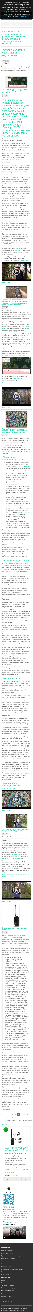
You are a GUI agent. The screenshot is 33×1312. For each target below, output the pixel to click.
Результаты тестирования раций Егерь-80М (14, 929)
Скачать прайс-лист (7, 1283)
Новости (6, 43)
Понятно (24, 16)
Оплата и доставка (7, 1250)
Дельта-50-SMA (24, 525)
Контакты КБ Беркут (7, 1253)
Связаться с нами (6, 1267)
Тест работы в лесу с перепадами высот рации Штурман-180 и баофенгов (14, 91)
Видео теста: (6, 383)
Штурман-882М (17, 858)
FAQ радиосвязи (6, 1296)
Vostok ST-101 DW (17, 337)
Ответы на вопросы (12, 31)
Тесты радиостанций (7, 1285)
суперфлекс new (7, 334)
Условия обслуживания (8, 1261)
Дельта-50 (12, 332)
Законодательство (11, 41)
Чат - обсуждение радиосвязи (10, 1288)
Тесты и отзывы (13, 24)
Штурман (5, 872)
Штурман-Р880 (23, 501)
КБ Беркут (15, 854)
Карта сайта (5, 1274)
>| (12, 1117)
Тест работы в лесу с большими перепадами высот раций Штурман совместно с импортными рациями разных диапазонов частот (15, 302)
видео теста (25, 260)
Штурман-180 (18, 250)
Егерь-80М (19, 935)
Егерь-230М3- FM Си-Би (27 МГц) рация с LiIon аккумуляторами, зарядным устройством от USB (16, 1148)
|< (3, 1114)
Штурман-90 (10, 481)
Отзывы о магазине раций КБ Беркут (12, 1269)
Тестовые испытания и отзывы (10, 1272)
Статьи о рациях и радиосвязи (11, 35)
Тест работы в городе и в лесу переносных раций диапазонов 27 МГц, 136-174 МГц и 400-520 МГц (15, 430)
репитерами (10, 497)
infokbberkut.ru (9, 1210)
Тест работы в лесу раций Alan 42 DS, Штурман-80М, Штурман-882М (16, 830)
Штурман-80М (26, 466)
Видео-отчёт (8, 783)
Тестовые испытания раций (13, 37)
